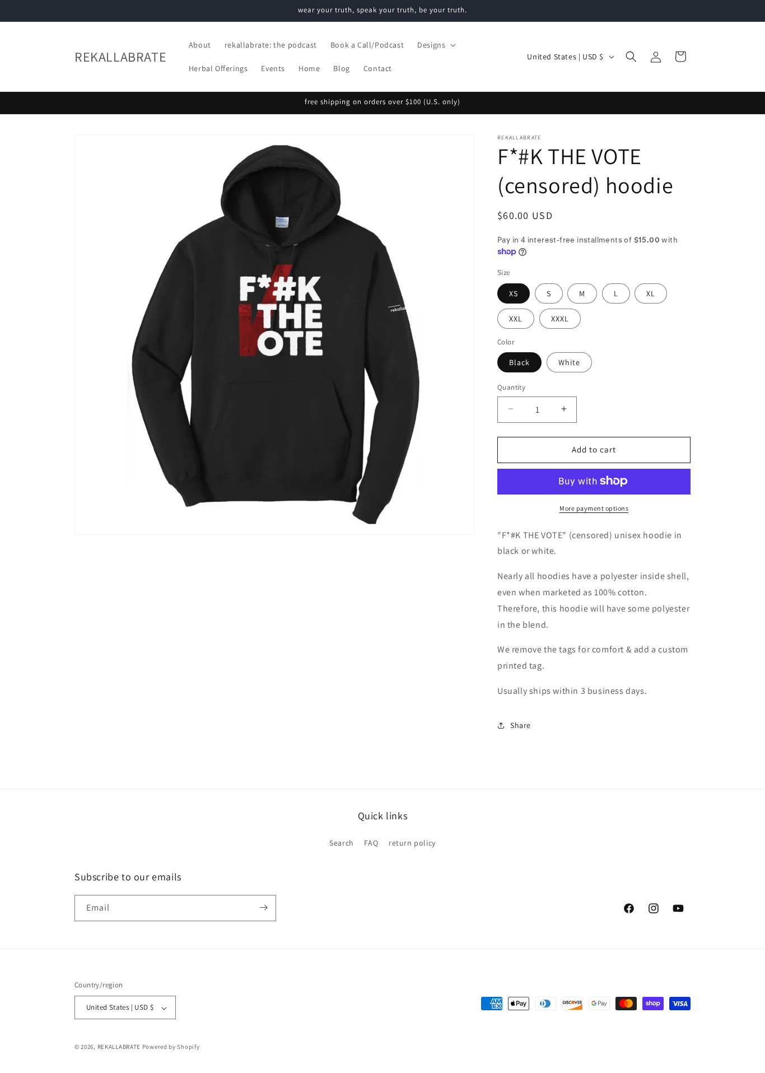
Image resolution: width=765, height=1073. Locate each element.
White (569, 362)
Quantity (511, 386)
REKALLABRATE (119, 1047)
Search (341, 843)
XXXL (560, 318)
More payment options (593, 507)
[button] (435, 45)
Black (519, 362)
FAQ (371, 843)
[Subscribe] (263, 907)
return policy (412, 843)
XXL (516, 318)
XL (650, 293)
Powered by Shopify (171, 1047)
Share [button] (520, 725)
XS (513, 293)
